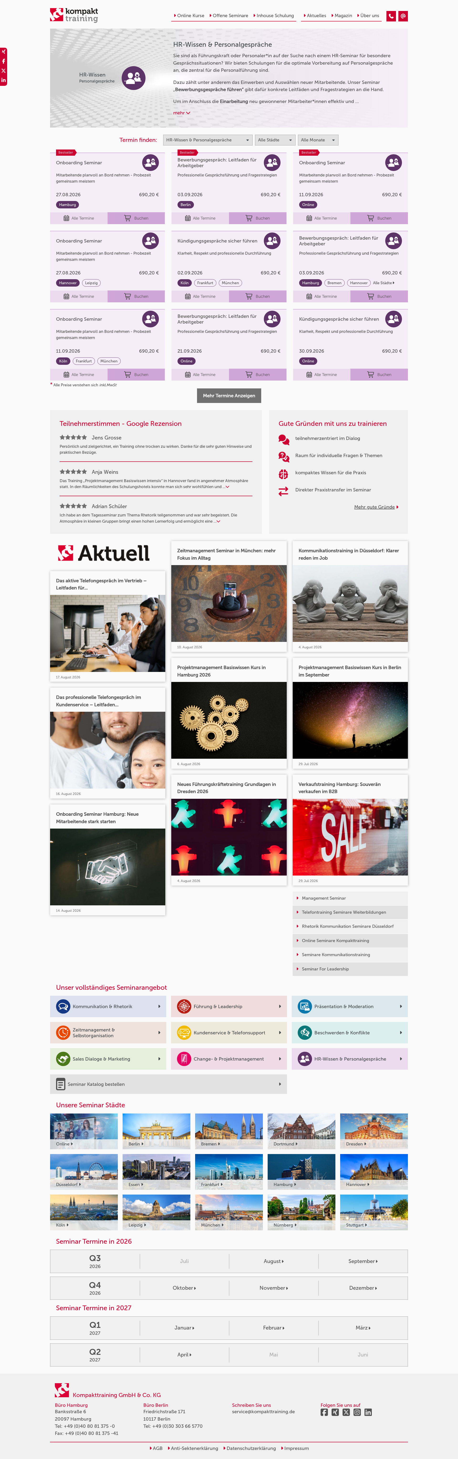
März (362, 1328)
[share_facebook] (3, 62)
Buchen (141, 218)
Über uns (369, 15)
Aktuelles (316, 15)
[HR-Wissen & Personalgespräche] (391, 16)
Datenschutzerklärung (250, 1448)
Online (308, 204)
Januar (183, 1328)
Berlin (186, 204)
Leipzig (91, 283)
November (272, 1288)
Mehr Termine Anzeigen (229, 395)
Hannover (68, 283)
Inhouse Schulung (275, 15)
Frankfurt (205, 283)
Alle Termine (83, 218)
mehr (179, 113)
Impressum (296, 1448)
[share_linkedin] (3, 81)
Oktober (183, 1288)
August (272, 1261)
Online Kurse (190, 15)
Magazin (343, 15)
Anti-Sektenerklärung (194, 1448)
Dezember (361, 1288)
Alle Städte (382, 283)
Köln (185, 283)
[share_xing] (3, 52)
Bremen (335, 283)
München (230, 283)
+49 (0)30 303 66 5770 (177, 1426)
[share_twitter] (3, 71)
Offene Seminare (230, 15)
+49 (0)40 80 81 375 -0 (89, 1426)
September (362, 1261)
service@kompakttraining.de (263, 1411)
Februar (272, 1328)
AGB (157, 1448)
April (182, 1354)
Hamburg (67, 204)
